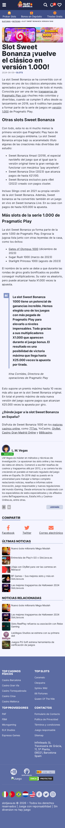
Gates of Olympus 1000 (23, 249)
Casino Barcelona (11, 680)
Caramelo (39, 677)
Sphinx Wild (40, 688)
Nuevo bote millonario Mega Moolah (30, 548)
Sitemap (39, 735)
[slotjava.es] (25, 5)
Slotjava (6, 21)
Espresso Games (11, 735)
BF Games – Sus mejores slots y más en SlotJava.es (32, 577)
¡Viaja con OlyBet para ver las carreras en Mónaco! (33, 568)
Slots (19, 72)
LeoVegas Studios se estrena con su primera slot (35, 634)
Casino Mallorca (10, 701)
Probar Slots (9, 16)
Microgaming (9, 724)
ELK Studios (8, 730)
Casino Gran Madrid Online (19, 432)
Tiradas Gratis (54, 16)
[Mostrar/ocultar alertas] (45, 5)
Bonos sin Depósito (31, 16)
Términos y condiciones (47, 724)
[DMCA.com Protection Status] (41, 778)
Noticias (16, 21)
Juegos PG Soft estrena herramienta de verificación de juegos (32, 643)
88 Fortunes (41, 693)
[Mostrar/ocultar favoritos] (59, 5)
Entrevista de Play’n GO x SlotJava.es (31, 557)
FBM (4, 719)
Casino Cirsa (9, 696)
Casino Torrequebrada (14, 690)
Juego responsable (44, 730)
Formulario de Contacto (47, 714)
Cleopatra (39, 682)
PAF (4, 714)
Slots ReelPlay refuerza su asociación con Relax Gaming (37, 625)
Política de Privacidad (46, 719)
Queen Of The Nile (44, 698)
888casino (45, 432)
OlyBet (56, 428)
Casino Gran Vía (10, 685)
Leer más (54, 507)
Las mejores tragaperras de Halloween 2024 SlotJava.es (35, 586)
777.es (33, 428)
